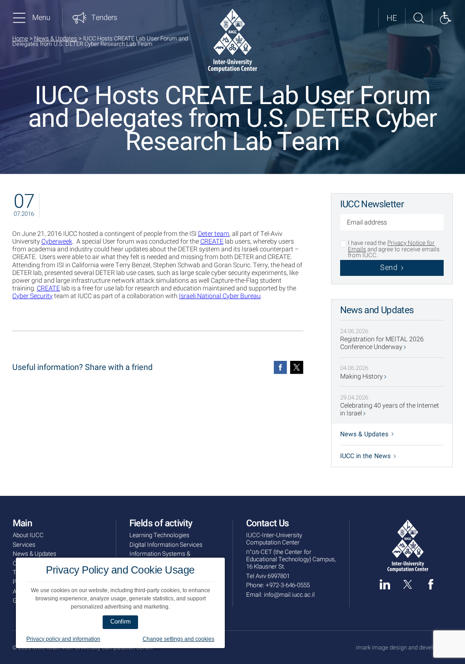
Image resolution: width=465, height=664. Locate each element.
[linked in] (385, 584)
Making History (362, 376)
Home (20, 38)
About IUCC (28, 535)
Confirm (120, 621)
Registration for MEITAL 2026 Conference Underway (382, 343)
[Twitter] (296, 367)
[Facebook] (280, 367)
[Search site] (418, 18)
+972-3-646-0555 (288, 585)
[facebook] (430, 584)
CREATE (211, 241)
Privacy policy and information (63, 639)
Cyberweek (56, 241)
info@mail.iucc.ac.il (289, 594)
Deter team (213, 234)
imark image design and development (404, 647)
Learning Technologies (159, 535)
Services (24, 544)
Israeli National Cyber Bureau (220, 296)
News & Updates (55, 38)
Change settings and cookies (178, 639)
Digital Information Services (166, 544)
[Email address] (392, 223)
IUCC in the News (365, 456)
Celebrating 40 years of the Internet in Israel (389, 409)
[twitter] (407, 584)
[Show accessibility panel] (445, 18)
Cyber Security (32, 296)
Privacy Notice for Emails (391, 246)
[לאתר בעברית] (391, 18)
